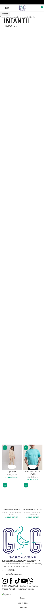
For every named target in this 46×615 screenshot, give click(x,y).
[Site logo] (22, 8)
